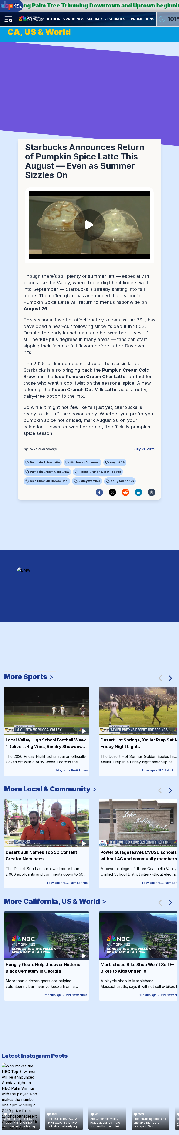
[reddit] (125, 492)
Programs (76, 19)
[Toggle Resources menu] (128, 19)
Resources (114, 19)
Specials (95, 19)
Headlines (55, 19)
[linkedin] (138, 492)
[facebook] (99, 492)
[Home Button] (31, 19)
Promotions (142, 19)
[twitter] (112, 492)
